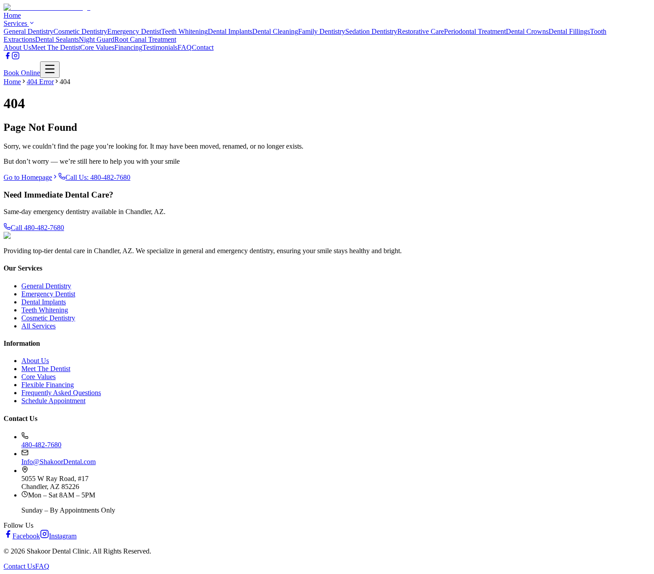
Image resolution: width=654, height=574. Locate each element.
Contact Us (19, 566)
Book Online (22, 73)
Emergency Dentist (134, 31)
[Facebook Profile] (8, 57)
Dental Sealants (57, 39)
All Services (38, 326)
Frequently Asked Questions (61, 392)
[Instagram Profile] (16, 57)
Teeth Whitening (184, 31)
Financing (128, 47)
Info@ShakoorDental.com (58, 461)
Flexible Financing (47, 384)
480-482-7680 (41, 445)
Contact (203, 47)
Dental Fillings (569, 31)
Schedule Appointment (53, 400)
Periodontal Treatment (475, 31)
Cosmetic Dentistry (80, 31)
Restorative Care (420, 31)
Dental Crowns (527, 31)
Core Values (97, 47)
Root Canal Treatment (145, 39)
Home (12, 15)
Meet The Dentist (55, 47)
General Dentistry (28, 31)
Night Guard (96, 39)
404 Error (40, 81)
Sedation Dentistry (371, 31)
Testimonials (160, 47)
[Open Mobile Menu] (50, 69)
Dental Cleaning (275, 31)
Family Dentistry (321, 31)
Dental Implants (230, 31)
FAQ (185, 47)
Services (16, 23)
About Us (17, 47)
